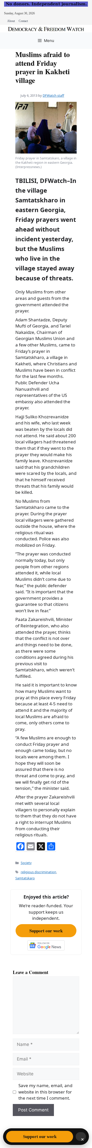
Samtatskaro (25, 878)
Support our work (46, 930)
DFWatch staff (53, 95)
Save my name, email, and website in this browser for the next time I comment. (45, 1092)
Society (26, 862)
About (11, 21)
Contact (23, 21)
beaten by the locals (45, 429)
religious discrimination (38, 872)
